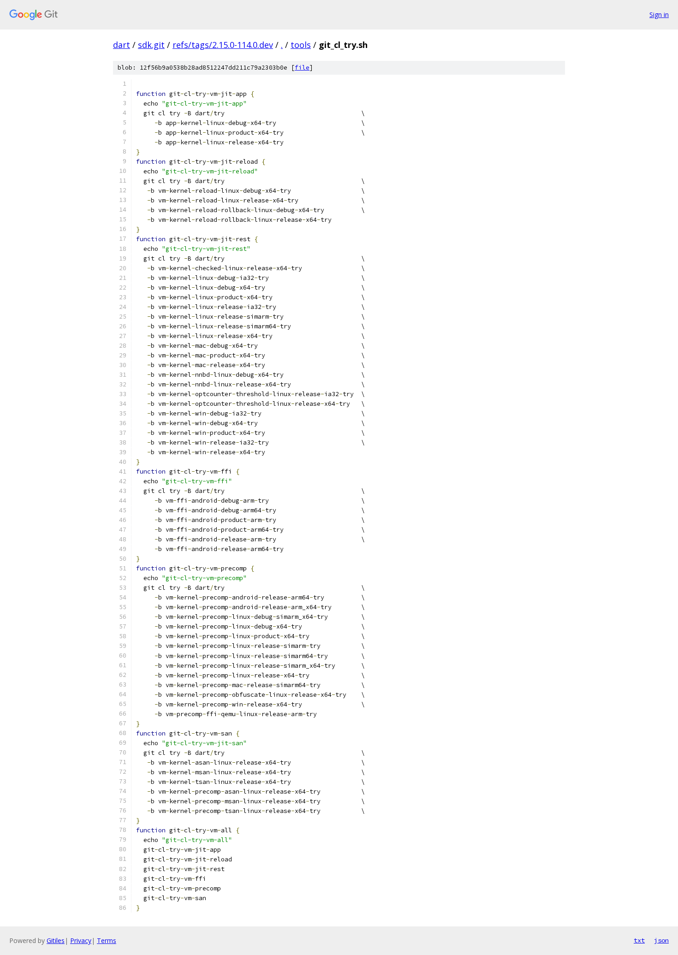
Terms (106, 940)
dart (121, 44)
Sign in (659, 14)
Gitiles (56, 940)
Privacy (80, 940)
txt (639, 940)
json (661, 940)
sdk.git (151, 44)
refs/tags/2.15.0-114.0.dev (222, 44)
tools (301, 44)
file (302, 67)
